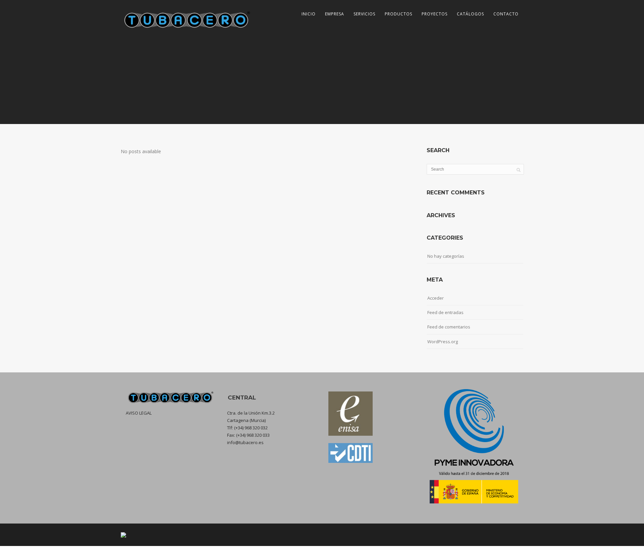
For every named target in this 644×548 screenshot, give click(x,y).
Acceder (435, 298)
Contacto (506, 14)
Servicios (364, 14)
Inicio (309, 14)
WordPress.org (442, 342)
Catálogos (470, 14)
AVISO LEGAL (139, 413)
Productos (398, 14)
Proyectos (434, 14)
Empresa (334, 14)
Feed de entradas (445, 312)
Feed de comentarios (448, 327)
